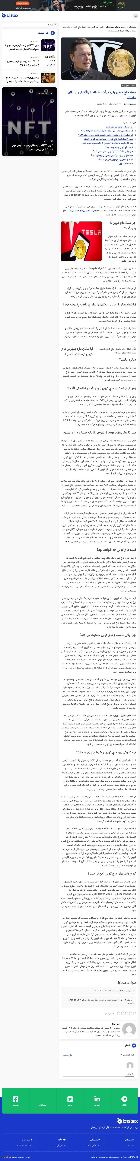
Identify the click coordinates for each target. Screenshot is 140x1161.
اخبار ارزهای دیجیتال (115, 27)
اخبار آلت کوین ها (96, 27)
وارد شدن (67, 1055)
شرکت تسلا (75, 111)
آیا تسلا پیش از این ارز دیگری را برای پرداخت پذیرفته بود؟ (107, 131)
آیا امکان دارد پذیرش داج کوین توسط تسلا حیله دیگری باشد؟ (105, 135)
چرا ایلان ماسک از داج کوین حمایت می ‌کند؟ (113, 151)
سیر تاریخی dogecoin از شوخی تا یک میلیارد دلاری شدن (107, 143)
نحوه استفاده (23, 1145)
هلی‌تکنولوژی (6, 1157)
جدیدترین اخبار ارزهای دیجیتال (86, 210)
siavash (127, 104)
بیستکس (131, 27)
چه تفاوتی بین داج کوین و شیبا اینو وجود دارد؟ (112, 155)
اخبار (129, 1145)
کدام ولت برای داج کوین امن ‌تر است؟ (116, 159)
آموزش (60, 1145)
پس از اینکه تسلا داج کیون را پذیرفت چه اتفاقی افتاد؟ (108, 139)
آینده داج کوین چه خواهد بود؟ (119, 147)
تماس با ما (92, 1145)
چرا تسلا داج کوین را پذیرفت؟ (119, 127)
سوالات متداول (126, 163)
